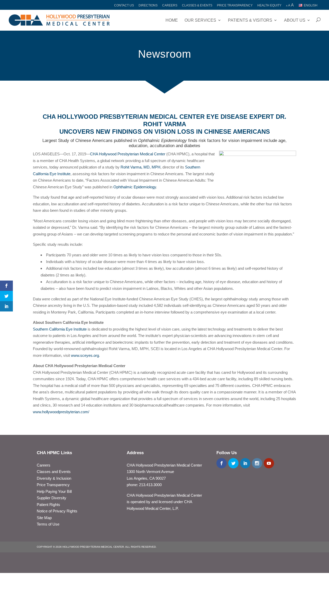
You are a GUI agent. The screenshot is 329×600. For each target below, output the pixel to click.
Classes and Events (54, 471)
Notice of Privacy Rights (57, 511)
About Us (294, 20)
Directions (148, 5)
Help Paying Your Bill (54, 491)
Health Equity (269, 5)
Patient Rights (48, 504)
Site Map (44, 518)
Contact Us (124, 5)
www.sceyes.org (85, 355)
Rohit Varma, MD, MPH (140, 167)
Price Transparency (235, 5)
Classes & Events (197, 5)
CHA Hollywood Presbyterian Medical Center (127, 154)
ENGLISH (310, 5)
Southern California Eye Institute (60, 329)
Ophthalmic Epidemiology (134, 187)
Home (172, 20)
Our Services (200, 20)
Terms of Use (48, 524)
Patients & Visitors (250, 20)
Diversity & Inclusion (54, 478)
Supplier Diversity (51, 498)
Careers (169, 5)
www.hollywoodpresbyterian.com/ (61, 412)
